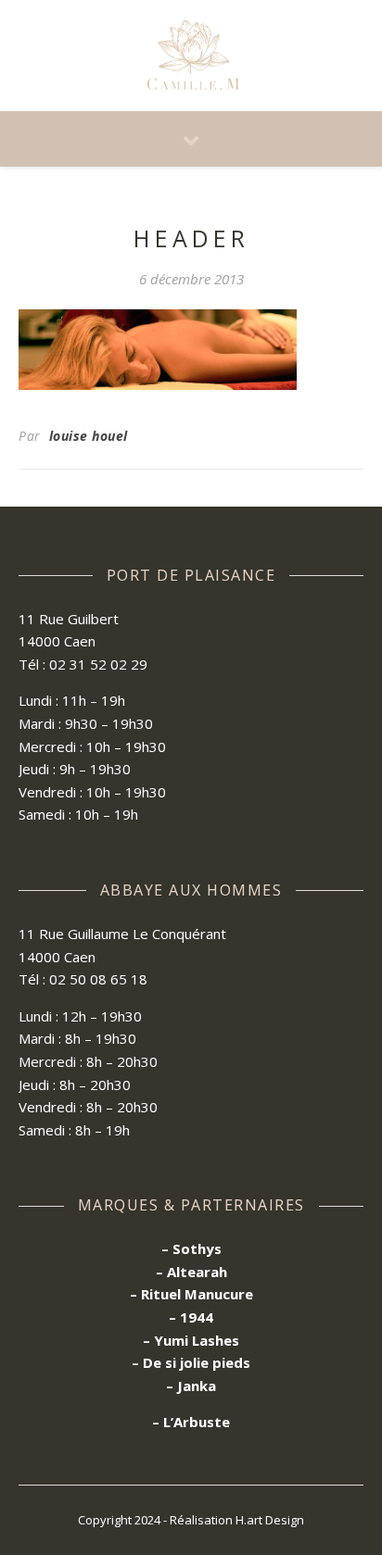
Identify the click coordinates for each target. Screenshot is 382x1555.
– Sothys (191, 1248)
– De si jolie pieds (191, 1362)
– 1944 (191, 1317)
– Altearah (191, 1271)
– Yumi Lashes (191, 1340)
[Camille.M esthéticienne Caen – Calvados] (191, 56)
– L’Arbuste (191, 1421)
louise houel (88, 436)
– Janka (191, 1385)
